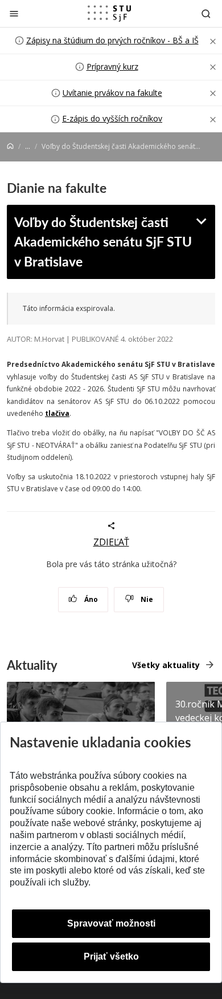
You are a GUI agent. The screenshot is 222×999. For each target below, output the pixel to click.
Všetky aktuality (166, 665)
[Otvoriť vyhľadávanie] (206, 13)
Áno (90, 599)
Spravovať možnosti (111, 923)
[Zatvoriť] (14, 13)
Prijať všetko (111, 956)
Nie (146, 599)
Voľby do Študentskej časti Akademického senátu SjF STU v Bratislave (103, 241)
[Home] (10, 146)
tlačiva (57, 413)
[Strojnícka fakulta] (109, 13)
